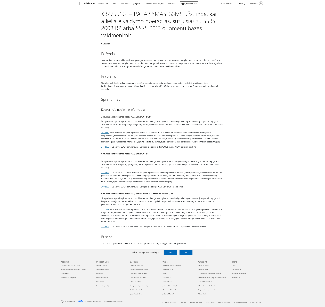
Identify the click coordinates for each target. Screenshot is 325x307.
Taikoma (106, 43)
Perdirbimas (100, 282)
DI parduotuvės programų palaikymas (209, 274)
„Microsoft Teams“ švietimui (138, 274)
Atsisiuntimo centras (102, 269)
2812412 (105, 132)
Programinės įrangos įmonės (206, 290)
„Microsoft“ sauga (167, 269)
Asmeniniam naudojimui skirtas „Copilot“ (73, 269)
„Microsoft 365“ (167, 282)
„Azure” (164, 274)
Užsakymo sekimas (102, 278)
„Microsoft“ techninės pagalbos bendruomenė (212, 278)
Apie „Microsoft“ (237, 269)
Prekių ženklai (210, 302)
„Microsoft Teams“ (168, 294)
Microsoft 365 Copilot (169, 290)
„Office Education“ (135, 282)
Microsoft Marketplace (205, 282)
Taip (170, 252)
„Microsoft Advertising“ (169, 286)
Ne (186, 252)
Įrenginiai (136, 3)
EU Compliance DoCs (240, 302)
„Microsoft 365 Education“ (138, 278)
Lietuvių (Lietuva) (70, 301)
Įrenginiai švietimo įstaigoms (139, 269)
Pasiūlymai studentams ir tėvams (140, 290)
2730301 (105, 226)
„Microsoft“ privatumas (239, 274)
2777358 (105, 209)
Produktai (124, 3)
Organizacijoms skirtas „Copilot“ (71, 265)
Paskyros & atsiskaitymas (154, 3)
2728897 (105, 172)
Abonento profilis (101, 265)
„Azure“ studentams (136, 294)
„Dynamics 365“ (167, 278)
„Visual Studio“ (202, 294)
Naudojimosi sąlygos (196, 302)
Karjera (234, 265)
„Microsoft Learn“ (203, 269)
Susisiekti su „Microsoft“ (169, 302)
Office (114, 3)
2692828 (105, 186)
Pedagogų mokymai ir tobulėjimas (140, 286)
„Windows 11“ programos (68, 278)
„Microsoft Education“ (136, 265)
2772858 (105, 146)
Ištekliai (171, 3)
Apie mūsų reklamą (224, 302)
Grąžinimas (99, 274)
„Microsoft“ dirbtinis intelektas (171, 265)
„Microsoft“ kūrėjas (204, 265)
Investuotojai (236, 278)
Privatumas (183, 302)
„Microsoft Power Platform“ (206, 286)
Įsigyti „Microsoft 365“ (189, 3)
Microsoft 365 (103, 3)
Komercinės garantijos (103, 286)
